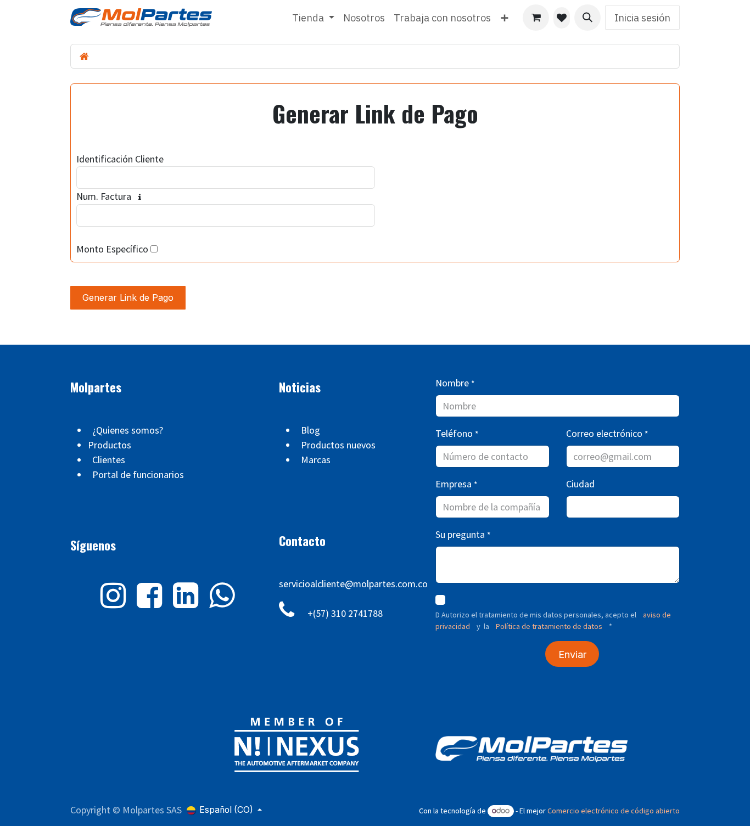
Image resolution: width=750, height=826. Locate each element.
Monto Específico (112, 249)
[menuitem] (313, 18)
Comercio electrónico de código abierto (613, 811)
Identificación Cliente (120, 159)
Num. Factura (103, 196)
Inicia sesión (642, 18)
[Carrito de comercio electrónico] (536, 17)
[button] (587, 17)
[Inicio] (84, 56)
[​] (561, 18)
